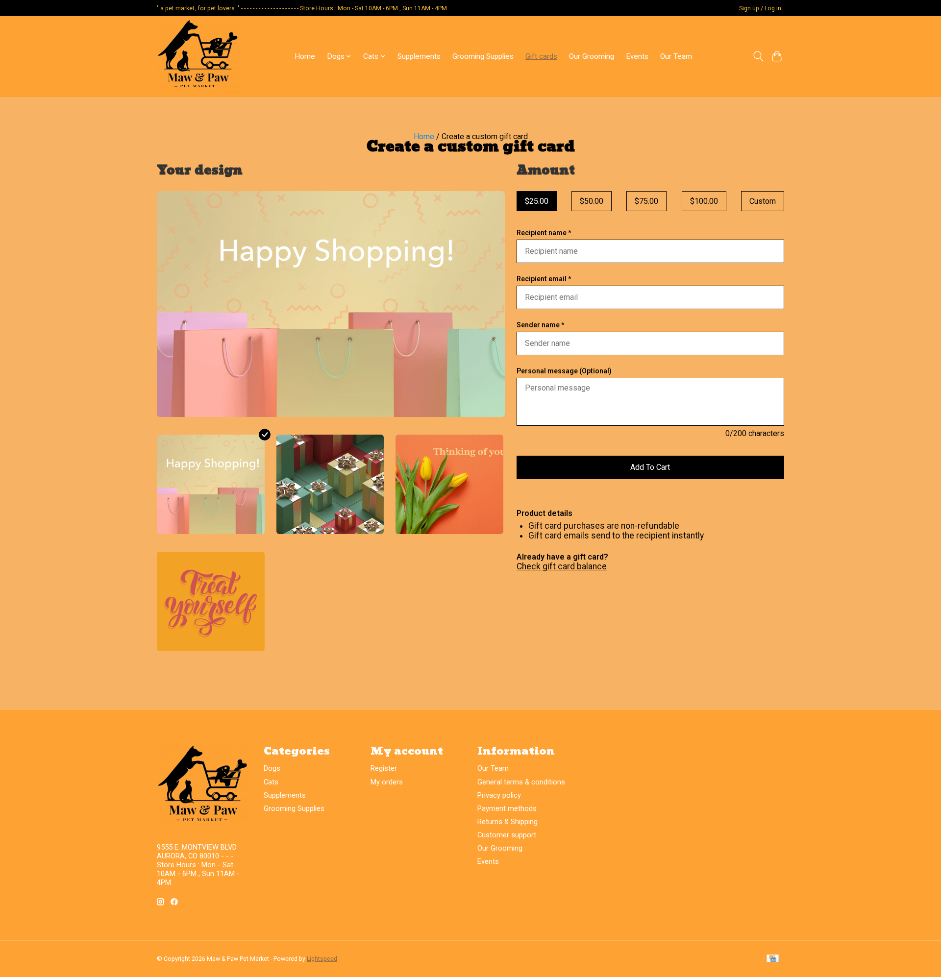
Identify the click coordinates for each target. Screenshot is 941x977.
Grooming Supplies (483, 56)
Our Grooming (591, 56)
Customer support (506, 834)
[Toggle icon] (758, 56)
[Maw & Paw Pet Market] (198, 56)
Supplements (419, 56)
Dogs (272, 768)
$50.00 (591, 201)
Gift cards (541, 56)
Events (637, 56)
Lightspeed (322, 958)
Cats (271, 782)
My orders (387, 782)
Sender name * (540, 325)
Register (384, 768)
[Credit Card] (773, 959)
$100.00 (704, 201)
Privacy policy (499, 795)
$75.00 (646, 201)
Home (305, 56)
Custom (762, 201)
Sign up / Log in (760, 8)
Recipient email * (544, 279)
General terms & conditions (521, 782)
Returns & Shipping (507, 821)
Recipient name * (544, 233)
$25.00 (536, 201)
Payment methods (507, 808)
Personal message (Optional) (564, 371)
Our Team (676, 56)
